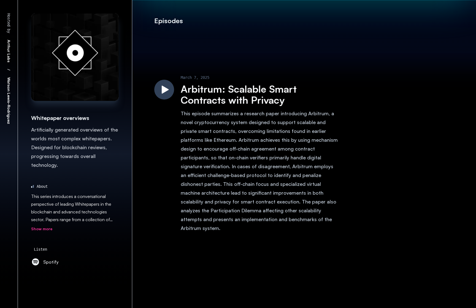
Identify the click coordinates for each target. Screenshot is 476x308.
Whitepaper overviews (60, 117)
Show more (41, 228)
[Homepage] (75, 57)
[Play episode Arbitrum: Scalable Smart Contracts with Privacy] (164, 90)
